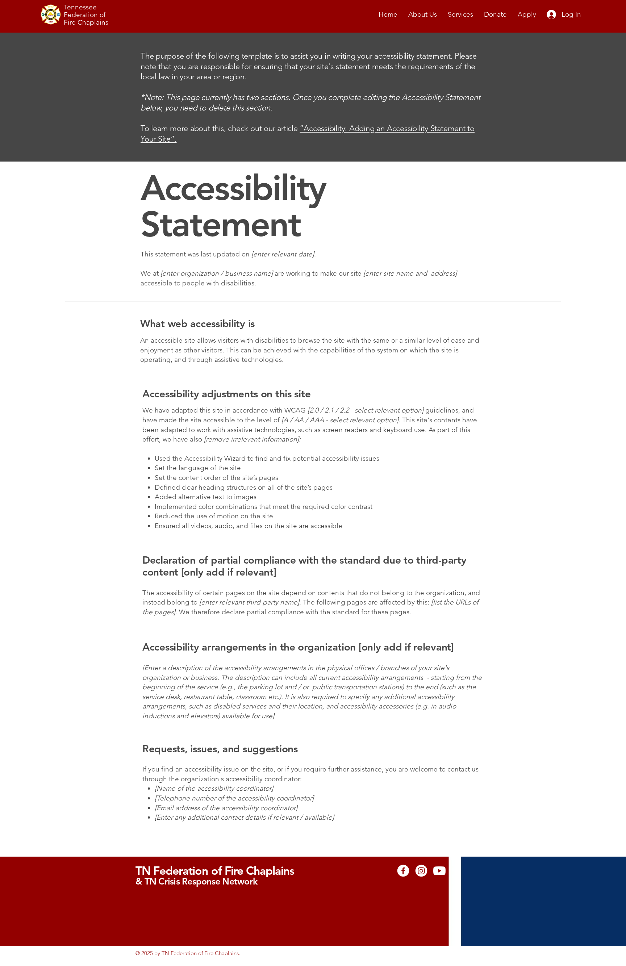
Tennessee (80, 7)
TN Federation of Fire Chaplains (214, 870)
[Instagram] (421, 870)
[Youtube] (439, 870)
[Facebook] (403, 870)
